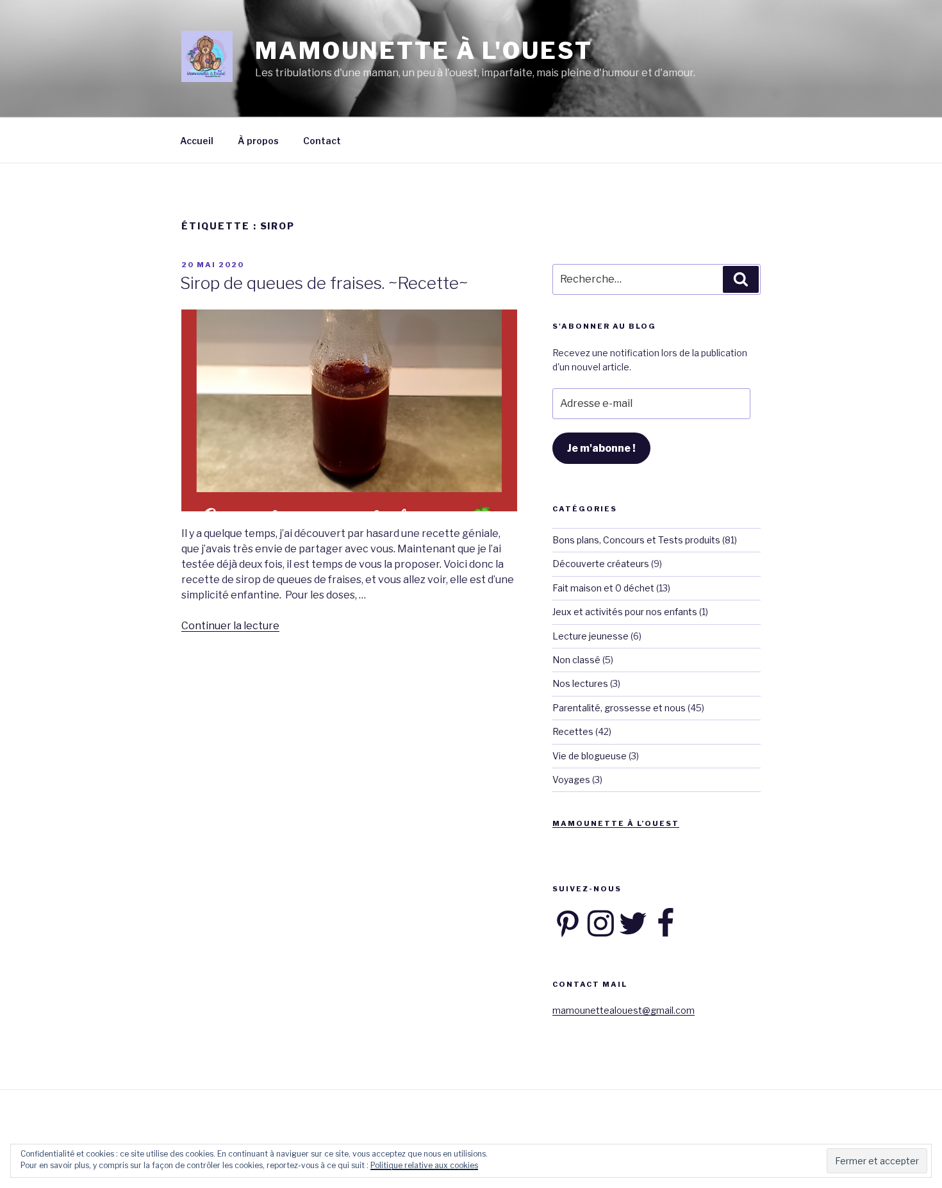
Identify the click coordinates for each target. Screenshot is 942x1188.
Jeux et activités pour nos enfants (624, 611)
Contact (322, 140)
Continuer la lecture (230, 626)
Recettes (572, 731)
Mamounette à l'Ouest (424, 51)
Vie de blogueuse (589, 755)
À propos (258, 140)
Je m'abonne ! (601, 448)
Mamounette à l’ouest (615, 823)
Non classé (576, 659)
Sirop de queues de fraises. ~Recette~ (324, 283)
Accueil (196, 140)
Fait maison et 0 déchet (603, 587)
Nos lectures (580, 683)
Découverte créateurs (600, 563)
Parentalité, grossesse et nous (619, 707)
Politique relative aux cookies (424, 1165)
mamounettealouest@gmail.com (623, 1010)
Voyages (571, 779)
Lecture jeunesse (590, 636)
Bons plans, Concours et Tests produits (636, 539)
